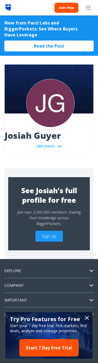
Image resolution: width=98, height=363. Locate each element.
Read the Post (49, 46)
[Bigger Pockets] (8, 7)
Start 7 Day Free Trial (49, 348)
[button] (49, 335)
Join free (66, 7)
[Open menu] (88, 7)
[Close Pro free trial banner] (87, 318)
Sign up (49, 236)
